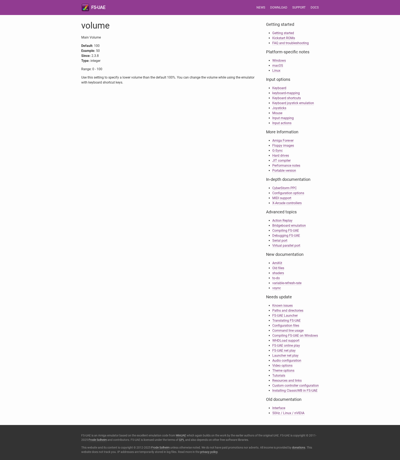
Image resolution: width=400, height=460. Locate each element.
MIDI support (281, 198)
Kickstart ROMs (283, 38)
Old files (278, 268)
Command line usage (288, 330)
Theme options (283, 370)
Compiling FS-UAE (285, 230)
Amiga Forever (283, 140)
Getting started (283, 33)
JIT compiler (281, 160)
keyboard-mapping (286, 93)
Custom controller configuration (295, 386)
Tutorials (278, 376)
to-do (276, 278)
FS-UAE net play (284, 350)
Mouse (277, 113)
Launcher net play (285, 356)
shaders (278, 273)
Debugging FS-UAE (286, 236)
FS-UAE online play (286, 346)
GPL (182, 439)
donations (298, 447)
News (260, 7)
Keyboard (279, 88)
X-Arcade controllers (287, 203)
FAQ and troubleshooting (290, 43)
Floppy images (283, 146)
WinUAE (181, 435)
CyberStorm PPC (284, 188)
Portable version (284, 170)
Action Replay (282, 220)
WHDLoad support (285, 340)
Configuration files (285, 326)
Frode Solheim (98, 439)
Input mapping (283, 118)
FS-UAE (98, 7)
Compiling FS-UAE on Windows (295, 336)
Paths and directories (287, 310)
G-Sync (277, 150)
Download (278, 7)
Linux (276, 70)
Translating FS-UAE (286, 320)
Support (299, 7)
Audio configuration (286, 360)
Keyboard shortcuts (286, 98)
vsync (276, 288)
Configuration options (288, 193)
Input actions (281, 123)
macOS (277, 66)
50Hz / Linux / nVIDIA (288, 413)
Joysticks (279, 108)
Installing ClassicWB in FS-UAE (295, 390)
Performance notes (286, 166)
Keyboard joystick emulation (293, 103)
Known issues (282, 306)
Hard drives (280, 156)
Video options (282, 366)
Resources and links (287, 380)
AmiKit (277, 263)
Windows (279, 60)
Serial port (279, 240)
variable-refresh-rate (286, 283)
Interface (278, 408)
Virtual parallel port (286, 246)
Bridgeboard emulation (289, 226)
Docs (315, 7)
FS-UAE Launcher (285, 316)
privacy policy (209, 452)
